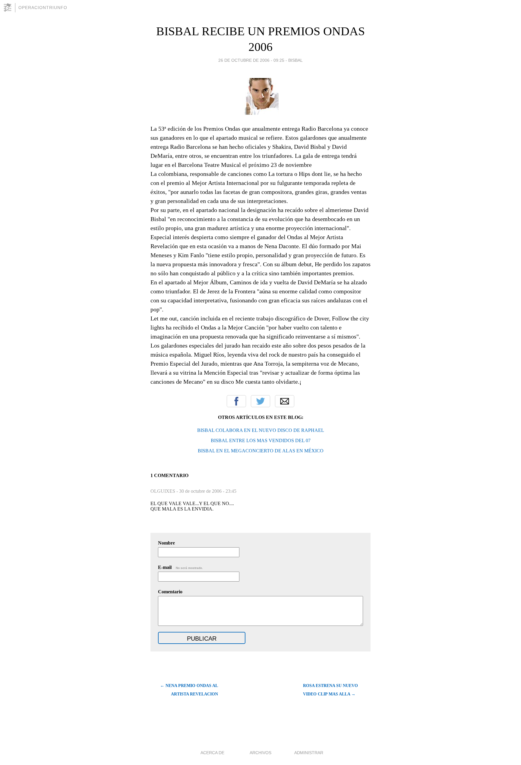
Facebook (236, 401)
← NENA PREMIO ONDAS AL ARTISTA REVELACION (189, 689)
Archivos (260, 752)
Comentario (170, 591)
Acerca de (212, 752)
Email (284, 401)
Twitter (260, 401)
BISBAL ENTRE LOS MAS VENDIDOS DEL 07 (261, 440)
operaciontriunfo (42, 7)
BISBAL (295, 60)
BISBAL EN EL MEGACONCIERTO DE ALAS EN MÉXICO (261, 450)
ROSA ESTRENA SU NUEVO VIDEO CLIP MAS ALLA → (330, 689)
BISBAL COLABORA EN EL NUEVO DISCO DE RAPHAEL (260, 430)
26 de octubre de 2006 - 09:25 (251, 60)
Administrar (308, 752)
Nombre (166, 542)
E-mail (180, 567)
